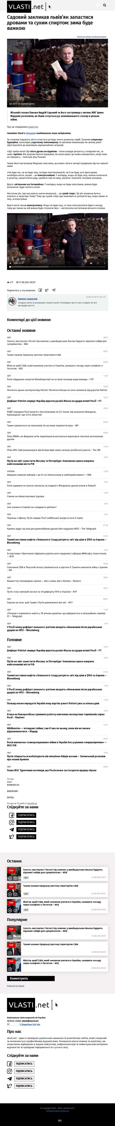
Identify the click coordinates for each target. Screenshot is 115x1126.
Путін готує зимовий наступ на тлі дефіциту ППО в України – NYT (42, 591)
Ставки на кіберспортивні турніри (25, 496)
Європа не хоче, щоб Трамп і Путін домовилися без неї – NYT (40, 602)
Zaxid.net (33, 127)
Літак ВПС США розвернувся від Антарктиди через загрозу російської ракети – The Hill (53, 450)
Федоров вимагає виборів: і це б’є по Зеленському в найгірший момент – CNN (49, 475)
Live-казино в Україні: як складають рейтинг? (32, 507)
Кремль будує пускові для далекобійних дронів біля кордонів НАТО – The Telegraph (51, 528)
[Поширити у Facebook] (40, 290)
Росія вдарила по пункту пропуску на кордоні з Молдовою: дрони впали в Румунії (51, 485)
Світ (9, 337)
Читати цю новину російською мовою (91, 37)
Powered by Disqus (15, 986)
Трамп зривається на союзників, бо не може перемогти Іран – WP (42, 425)
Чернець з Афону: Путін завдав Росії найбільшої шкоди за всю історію (45, 518)
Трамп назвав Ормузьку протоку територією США (34, 355)
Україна (11, 471)
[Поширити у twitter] (46, 290)
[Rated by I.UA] (13, 1024)
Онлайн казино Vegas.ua (57, 1111)
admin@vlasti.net (30, 1021)
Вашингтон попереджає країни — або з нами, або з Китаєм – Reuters (44, 581)
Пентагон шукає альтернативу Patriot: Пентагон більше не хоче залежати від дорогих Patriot (57, 390)
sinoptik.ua (32, 803)
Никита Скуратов (27, 298)
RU (59, 1120)
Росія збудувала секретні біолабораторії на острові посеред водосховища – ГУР (50, 379)
